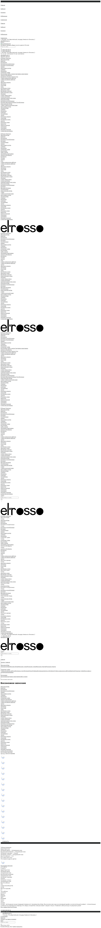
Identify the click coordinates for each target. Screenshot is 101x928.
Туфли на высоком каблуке (8, 78)
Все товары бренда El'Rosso (9, 907)
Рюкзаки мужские (6, 129)
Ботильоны (4, 62)
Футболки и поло (5, 88)
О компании (4, 916)
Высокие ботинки (11, 102)
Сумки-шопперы (5, 96)
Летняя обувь (4, 108)
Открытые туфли (5, 72)
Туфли (2, 105)
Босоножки (4, 74)
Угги (17, 76)
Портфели (3, 128)
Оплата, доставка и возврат (8, 919)
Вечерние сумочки (6, 91)
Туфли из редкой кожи (10, 105)
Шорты (3, 121)
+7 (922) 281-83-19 (6, 636)
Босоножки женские (6, 865)
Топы (2, 86)
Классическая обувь (6, 104)
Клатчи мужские (5, 125)
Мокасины (4, 71)
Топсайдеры (4, 114)
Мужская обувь (5, 183)
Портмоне (3, 126)
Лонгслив (3, 85)
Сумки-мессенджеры (7, 131)
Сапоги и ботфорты (6, 75)
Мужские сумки (5, 211)
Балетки (3, 61)
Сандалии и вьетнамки (21, 74)
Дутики (9, 76)
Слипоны (3, 112)
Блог (2, 920)
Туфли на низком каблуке (8, 79)
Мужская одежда (6, 205)
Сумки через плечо (6, 95)
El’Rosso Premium (6, 134)
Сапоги (13, 76)
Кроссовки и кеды (6, 68)
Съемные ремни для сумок (8, 98)
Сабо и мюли (11, 74)
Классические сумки (6, 92)
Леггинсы (3, 84)
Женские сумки (5, 173)
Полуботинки (10, 65)
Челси (2, 81)
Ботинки (3, 65)
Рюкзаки (3, 94)
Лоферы (3, 69)
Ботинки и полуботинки (7, 64)
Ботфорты (4, 76)
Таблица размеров (6, 847)
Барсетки (3, 124)
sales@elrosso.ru (5, 41)
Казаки (3, 67)
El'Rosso (3, 895)
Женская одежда (5, 166)
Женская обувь (5, 135)
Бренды (3, 918)
